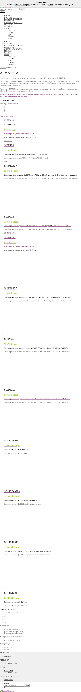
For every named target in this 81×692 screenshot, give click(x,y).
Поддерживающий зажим (13, 631)
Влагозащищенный (11, 640)
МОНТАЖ (8, 25)
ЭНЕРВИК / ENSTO (11, 663)
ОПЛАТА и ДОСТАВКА (13, 23)
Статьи (6, 28)
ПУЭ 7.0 (11, 30)
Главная (7, 15)
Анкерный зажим (10, 629)
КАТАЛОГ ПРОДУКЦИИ (13, 19)
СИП (10, 34)
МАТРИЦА (8, 656)
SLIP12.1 (33, 134)
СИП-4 (6, 649)
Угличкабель (8, 680)
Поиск (6, 683)
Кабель (11, 36)
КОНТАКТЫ (9, 21)
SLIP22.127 (34, 246)
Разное (10, 38)
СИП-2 (6, 647)
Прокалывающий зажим (13, 633)
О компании (8, 17)
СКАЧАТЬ (8, 26)
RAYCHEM (8, 671)
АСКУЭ (11, 32)
